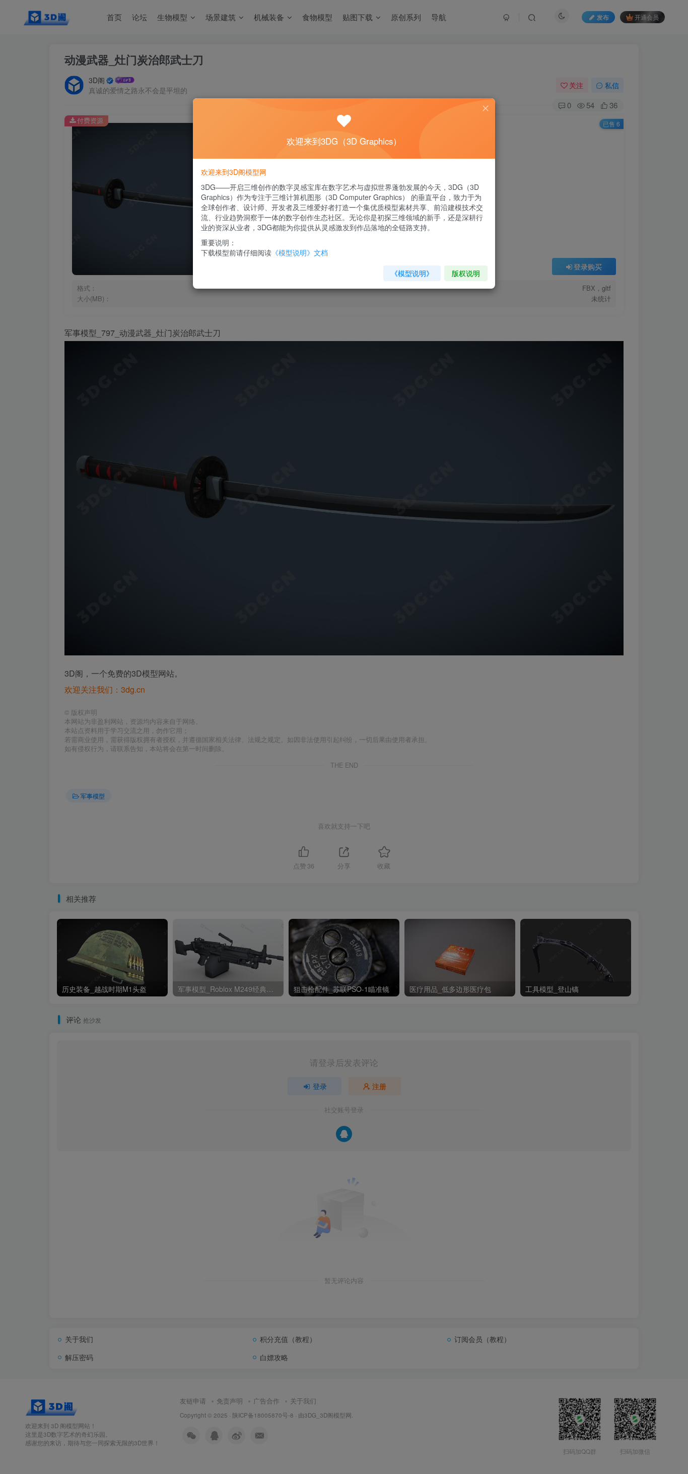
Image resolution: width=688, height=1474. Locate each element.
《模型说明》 (412, 273)
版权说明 (466, 273)
